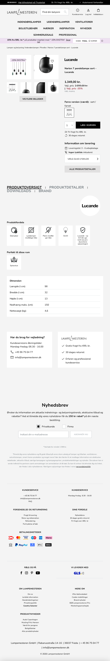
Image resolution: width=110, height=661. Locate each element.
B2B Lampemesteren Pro (80, 603)
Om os (30, 594)
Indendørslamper (32, 47)
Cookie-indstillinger (80, 597)
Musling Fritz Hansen (30, 622)
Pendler (43, 47)
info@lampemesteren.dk (28, 357)
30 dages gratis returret (80, 518)
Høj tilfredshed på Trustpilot (31, 2)
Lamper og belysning (15, 47)
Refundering (30, 521)
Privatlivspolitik (30, 603)
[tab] (26, 187)
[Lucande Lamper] (80, 59)
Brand (45, 190)
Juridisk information (30, 597)
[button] (12, 87)
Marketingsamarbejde (80, 605)
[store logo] (22, 11)
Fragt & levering (30, 515)
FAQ (30, 501)
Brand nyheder (80, 600)
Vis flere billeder (32, 98)
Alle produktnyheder (30, 631)
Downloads (19, 190)
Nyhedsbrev (80, 515)
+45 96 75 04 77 (24, 351)
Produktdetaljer (66, 187)
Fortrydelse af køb (30, 524)
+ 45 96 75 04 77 (30, 495)
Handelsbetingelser (30, 600)
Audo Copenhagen (30, 619)
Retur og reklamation (30, 518)
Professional (68, 34)
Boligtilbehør (30, 628)
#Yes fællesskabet (79, 594)
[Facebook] (21, 572)
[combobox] (55, 11)
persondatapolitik (83, 466)
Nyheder (86, 28)
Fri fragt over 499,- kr (79, 521)
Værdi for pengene (30, 625)
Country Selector (30, 605)
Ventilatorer (84, 21)
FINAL (86, 41)
